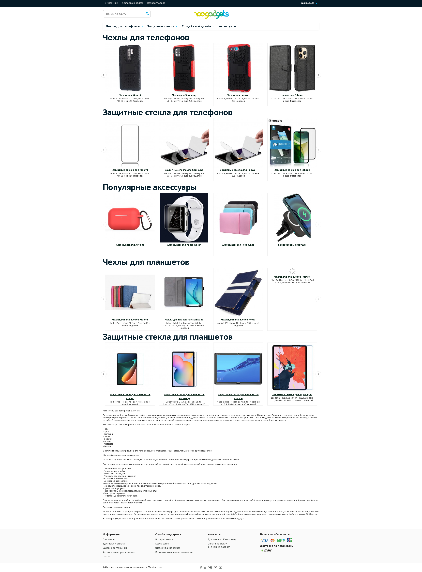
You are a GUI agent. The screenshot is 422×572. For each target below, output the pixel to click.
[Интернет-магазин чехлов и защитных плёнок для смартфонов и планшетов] (211, 18)
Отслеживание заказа (167, 547)
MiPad (125, 323)
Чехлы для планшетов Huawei (292, 276)
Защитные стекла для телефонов (168, 112)
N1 (237, 323)
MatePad (286, 282)
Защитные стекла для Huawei (238, 169)
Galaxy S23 (186, 98)
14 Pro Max (300, 98)
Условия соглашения (115, 547)
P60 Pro (229, 98)
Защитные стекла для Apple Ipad (292, 394)
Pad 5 (145, 323)
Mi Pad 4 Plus (135, 323)
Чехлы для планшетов (146, 262)
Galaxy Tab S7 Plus (187, 325)
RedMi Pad (115, 323)
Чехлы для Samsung (184, 95)
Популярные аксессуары (150, 187)
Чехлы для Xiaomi (130, 95)
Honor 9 (221, 98)
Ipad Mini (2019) (279, 398)
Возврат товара (156, 2)
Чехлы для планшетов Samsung (184, 319)
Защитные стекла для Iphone (292, 169)
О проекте (109, 539)
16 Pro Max (288, 98)
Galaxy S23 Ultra (172, 98)
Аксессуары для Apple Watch (184, 244)
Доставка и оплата (132, 2)
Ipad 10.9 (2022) (296, 398)
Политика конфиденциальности (174, 552)
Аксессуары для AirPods (130, 244)
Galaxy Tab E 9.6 (174, 323)
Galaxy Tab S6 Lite (192, 323)
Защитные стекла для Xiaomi (130, 169)
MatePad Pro (277, 280)
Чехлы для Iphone (292, 95)
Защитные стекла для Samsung (184, 169)
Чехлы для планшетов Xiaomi (130, 319)
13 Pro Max (276, 98)
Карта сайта (162, 543)
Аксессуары (228, 26)
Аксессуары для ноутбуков (238, 244)
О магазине (111, 2)
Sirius (232, 323)
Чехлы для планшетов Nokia (238, 319)
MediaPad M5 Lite (293, 280)
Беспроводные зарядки (292, 244)
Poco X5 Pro (144, 98)
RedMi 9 (113, 98)
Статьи (106, 556)
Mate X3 (239, 98)
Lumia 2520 (245, 323)
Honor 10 (248, 98)
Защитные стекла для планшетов (168, 336)
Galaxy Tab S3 (170, 325)
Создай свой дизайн (197, 26)
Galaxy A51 (176, 101)
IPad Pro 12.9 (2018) (284, 400)
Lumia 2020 (222, 323)
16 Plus (310, 98)
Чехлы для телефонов (123, 26)
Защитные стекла (161, 26)
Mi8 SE (120, 101)
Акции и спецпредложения (119, 552)
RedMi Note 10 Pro (128, 98)
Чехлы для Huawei (238, 95)
